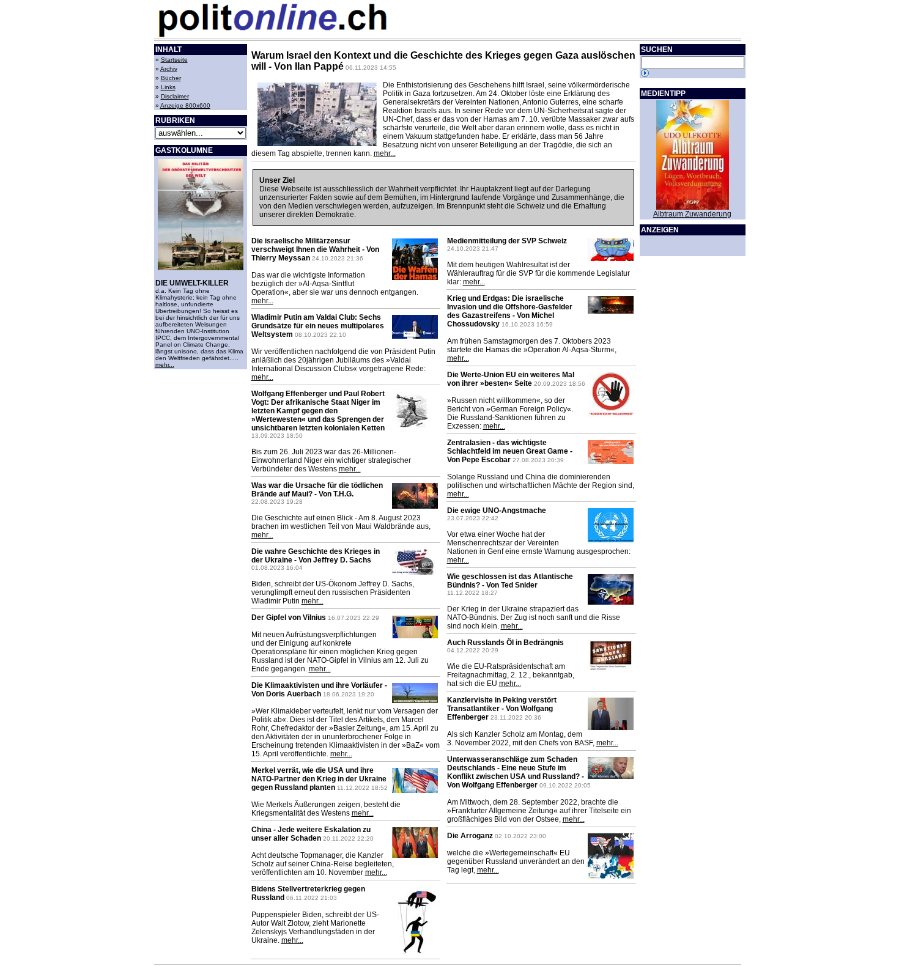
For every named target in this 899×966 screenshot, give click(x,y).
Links (168, 87)
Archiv (168, 68)
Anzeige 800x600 (185, 105)
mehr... (164, 364)
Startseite (174, 59)
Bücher (171, 78)
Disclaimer (175, 96)
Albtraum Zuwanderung (692, 214)
